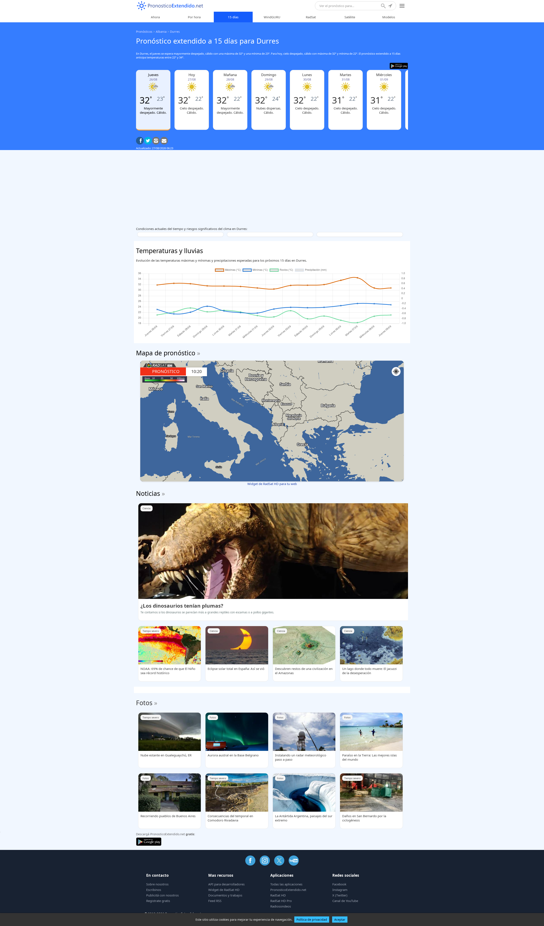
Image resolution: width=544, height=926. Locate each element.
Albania (161, 32)
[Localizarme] (390, 6)
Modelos (388, 17)
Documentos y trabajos (225, 895)
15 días (233, 17)
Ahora (155, 17)
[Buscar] (383, 6)
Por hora (194, 17)
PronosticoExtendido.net (288, 890)
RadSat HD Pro (281, 901)
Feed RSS (214, 901)
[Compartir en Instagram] (156, 141)
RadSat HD (278, 895)
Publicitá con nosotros (162, 895)
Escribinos (153, 890)
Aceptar (339, 919)
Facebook (339, 884)
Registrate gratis (158, 901)
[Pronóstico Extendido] (170, 6)
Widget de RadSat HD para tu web (272, 484)
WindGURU (272, 17)
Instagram (339, 890)
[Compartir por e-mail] (164, 141)
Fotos (144, 702)
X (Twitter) (339, 895)
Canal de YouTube (345, 901)
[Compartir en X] (148, 141)
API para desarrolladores (226, 884)
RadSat (311, 17)
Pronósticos (144, 32)
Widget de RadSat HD (223, 890)
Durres (175, 32)
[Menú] (402, 6)
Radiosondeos (280, 906)
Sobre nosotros (157, 884)
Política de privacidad (311, 919)
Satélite (349, 17)
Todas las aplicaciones (286, 884)
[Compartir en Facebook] (140, 141)
